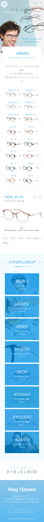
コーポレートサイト (21, 510)
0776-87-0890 (15, 502)
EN (41, 3)
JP (35, 3)
